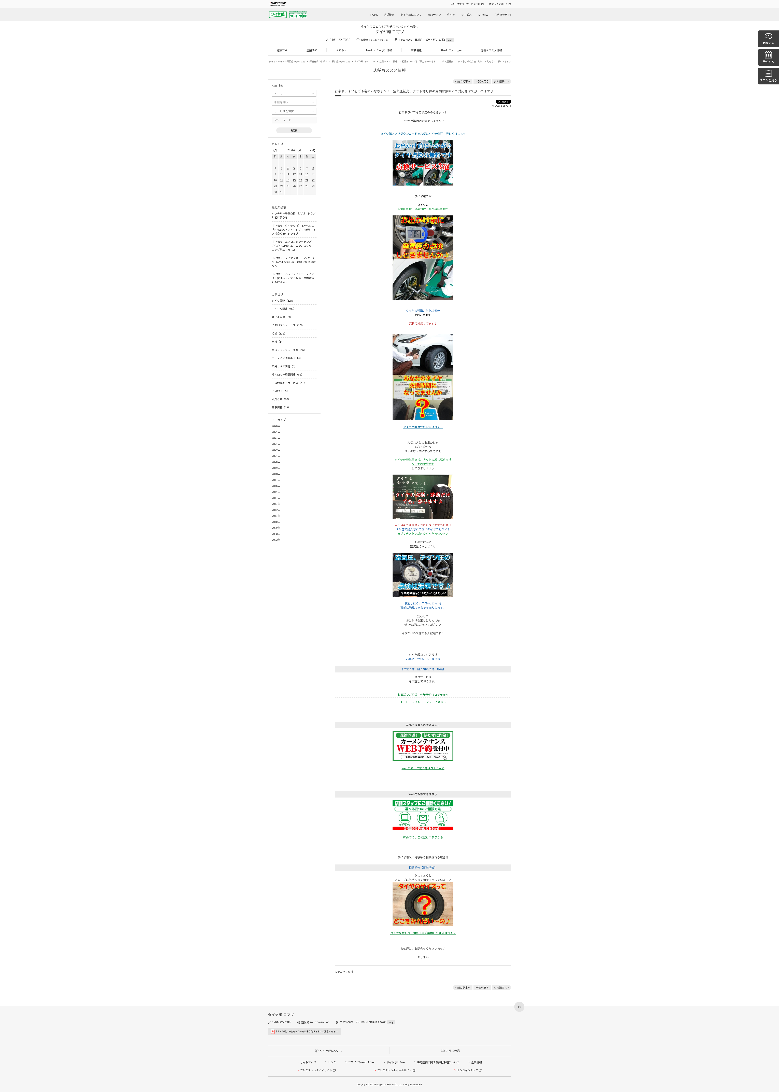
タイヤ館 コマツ (389, 32)
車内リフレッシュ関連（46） (289, 350)
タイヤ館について (411, 14)
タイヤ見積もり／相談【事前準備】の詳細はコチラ (423, 933)
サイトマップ (308, 1062)
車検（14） (278, 341)
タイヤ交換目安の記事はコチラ (423, 427)
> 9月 (312, 150)
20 (300, 180)
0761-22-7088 (340, 39)
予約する (768, 61)
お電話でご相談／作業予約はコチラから (423, 695)
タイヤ (451, 14)
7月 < (276, 150)
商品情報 (416, 50)
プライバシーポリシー (361, 1062)
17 (281, 180)
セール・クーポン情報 (379, 50)
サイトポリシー (395, 1062)
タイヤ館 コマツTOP (364, 61)
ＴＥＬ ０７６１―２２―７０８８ (423, 702)
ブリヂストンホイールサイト (394, 1070)
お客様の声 (501, 14)
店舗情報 (312, 50)
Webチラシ (434, 14)
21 (306, 180)
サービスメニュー (451, 50)
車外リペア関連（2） (284, 366)
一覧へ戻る (482, 81)
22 (313, 180)
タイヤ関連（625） (283, 300)
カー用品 (483, 14)
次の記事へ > (501, 81)
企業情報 (476, 1062)
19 (294, 180)
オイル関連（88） (282, 317)
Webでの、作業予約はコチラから (423, 768)
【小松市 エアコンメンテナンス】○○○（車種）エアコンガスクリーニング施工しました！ (293, 245)
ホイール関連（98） (284, 309)
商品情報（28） (281, 407)
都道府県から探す (318, 61)
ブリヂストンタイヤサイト (316, 1070)
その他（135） (280, 391)
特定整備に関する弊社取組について (438, 1062)
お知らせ (341, 50)
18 (287, 180)
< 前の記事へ (462, 81)
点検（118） (279, 333)
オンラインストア (498, 3)
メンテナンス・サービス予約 (465, 3)
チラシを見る (768, 80)
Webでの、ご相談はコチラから (423, 837)
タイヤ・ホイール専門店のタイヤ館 (287, 61)
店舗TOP (282, 50)
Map (450, 39)
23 (275, 186)
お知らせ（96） (281, 399)
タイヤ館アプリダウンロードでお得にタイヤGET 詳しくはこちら (423, 134)
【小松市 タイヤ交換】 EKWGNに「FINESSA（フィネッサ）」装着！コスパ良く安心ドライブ (293, 229)
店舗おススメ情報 (491, 50)
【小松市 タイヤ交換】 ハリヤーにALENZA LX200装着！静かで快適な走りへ (294, 262)
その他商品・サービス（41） (289, 383)
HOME (374, 14)
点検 (350, 971)
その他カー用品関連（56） (288, 374)
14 (306, 174)
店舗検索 (389, 14)
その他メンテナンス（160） (288, 325)
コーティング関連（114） (287, 358)
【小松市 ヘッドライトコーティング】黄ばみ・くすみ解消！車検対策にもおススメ (293, 278)
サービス (466, 14)
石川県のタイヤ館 (341, 61)
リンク (332, 1062)
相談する (768, 43)
